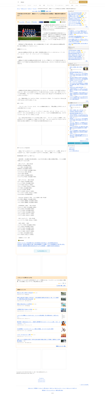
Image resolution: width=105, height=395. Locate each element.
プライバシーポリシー (50, 390)
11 (84, 14)
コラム (76, 5)
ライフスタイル (83, 5)
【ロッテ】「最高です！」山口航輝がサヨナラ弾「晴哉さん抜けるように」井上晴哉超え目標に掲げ (79, 124)
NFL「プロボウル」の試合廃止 (74, 52)
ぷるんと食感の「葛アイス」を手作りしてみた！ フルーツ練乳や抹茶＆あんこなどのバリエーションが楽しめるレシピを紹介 (78, 40)
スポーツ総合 (35, 11)
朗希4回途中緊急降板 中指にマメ (75, 53)
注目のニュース (71, 47)
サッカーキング (62, 17)
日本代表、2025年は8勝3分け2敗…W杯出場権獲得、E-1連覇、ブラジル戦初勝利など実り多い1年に (41, 244)
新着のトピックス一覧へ (61, 346)
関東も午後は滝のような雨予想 (24, 304)
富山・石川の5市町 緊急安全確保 (75, 12)
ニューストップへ (41, 381)
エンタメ (29, 5)
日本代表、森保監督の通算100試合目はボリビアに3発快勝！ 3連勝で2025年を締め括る (39, 245)
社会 (40, 5)
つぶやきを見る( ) (56, 19)
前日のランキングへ (84, 140)
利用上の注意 (71, 149)
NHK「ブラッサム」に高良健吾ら (75, 17)
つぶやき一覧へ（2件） (61, 285)
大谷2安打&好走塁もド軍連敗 (74, 50)
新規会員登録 (83, 2)
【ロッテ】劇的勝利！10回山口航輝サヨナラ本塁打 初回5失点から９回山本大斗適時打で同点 (79, 94)
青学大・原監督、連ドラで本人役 (75, 55)
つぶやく (28, 22)
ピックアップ (71, 11)
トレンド (35, 5)
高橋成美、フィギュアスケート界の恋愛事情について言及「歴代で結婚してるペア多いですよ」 (79, 75)
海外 (72, 5)
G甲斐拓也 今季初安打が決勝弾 (74, 56)
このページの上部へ (85, 384)
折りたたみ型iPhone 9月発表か (74, 20)
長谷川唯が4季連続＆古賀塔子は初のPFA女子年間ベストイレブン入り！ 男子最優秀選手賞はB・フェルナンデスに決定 (79, 79)
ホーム (18, 8)
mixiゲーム (52, 388)
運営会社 (44, 390)
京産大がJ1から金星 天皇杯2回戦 (75, 57)
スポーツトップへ (41, 379)
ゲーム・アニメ (50, 5)
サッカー (34, 8)
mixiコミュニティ (58, 388)
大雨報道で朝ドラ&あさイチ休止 (24, 309)
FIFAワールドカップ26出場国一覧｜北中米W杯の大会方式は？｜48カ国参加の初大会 (38, 242)
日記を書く (35, 22)
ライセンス (40, 388)
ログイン (74, 2)
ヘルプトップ (71, 147)
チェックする (21, 22)
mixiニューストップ (22, 5)
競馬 (50, 11)
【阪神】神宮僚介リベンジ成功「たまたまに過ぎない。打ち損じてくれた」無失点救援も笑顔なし (79, 90)
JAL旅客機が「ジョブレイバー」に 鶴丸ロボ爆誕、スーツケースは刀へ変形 (35, 328)
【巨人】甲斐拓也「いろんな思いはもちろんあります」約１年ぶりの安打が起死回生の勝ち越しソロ (79, 116)
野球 (39, 11)
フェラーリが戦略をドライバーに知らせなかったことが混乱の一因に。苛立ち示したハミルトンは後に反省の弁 (79, 98)
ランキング (70, 63)
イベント (64, 388)
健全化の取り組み (59, 390)
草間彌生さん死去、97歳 (73, 15)
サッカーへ (41, 378)
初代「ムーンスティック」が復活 (75, 24)
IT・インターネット (60, 5)
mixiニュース (23, 8)
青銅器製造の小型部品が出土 (74, 18)
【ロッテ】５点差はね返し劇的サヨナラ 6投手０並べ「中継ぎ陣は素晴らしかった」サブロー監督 (79, 136)
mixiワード (74, 388)
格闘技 (47, 11)
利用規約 (36, 388)
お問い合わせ (46, 388)
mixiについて (31, 388)
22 (84, 87)
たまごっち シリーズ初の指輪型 (74, 23)
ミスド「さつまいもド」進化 (24, 334)
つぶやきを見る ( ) (42, 251)
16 (71, 70)
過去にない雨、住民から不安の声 (25, 292)
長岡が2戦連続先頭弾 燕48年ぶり (75, 59)
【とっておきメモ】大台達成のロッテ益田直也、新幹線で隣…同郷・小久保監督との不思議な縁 (79, 84)
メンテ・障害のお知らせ (74, 150)
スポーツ (67, 5)
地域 (44, 5)
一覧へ (86, 26)
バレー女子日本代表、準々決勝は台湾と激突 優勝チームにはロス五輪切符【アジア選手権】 (79, 128)
